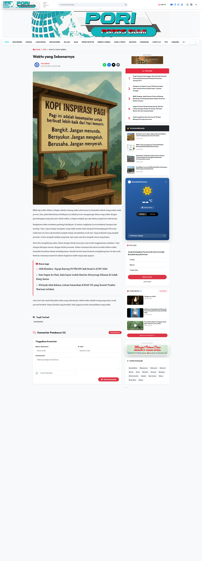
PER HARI (152, 214)
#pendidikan (133, 368)
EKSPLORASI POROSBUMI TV (147, 335)
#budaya (145, 372)
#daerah (162, 368)
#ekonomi (153, 368)
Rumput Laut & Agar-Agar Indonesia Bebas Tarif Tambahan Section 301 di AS (151, 135)
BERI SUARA (147, 277)
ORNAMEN (175, 42)
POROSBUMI (136, 291)
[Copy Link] (118, 65)
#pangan (162, 372)
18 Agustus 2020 (150, 296)
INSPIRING (186, 42)
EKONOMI (132, 42)
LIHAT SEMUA (163, 291)
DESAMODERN (54, 42)
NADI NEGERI (17, 42)
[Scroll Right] (195, 42)
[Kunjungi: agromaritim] (101, 24)
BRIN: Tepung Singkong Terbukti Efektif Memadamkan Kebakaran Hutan (149, 145)
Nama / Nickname (42, 347)
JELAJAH (67, 42)
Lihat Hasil (147, 282)
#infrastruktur (133, 376)
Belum (132, 265)
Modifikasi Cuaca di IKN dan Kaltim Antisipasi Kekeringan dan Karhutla (151, 168)
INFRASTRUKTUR (88, 42)
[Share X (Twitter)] (113, 65)
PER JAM (142, 214)
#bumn (131, 372)
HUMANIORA (144, 42)
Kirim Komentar (109, 379)
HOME (6, 42)
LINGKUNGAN (41, 42)
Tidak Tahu (134, 270)
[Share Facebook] (109, 65)
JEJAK (76, 42)
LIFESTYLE (156, 42)
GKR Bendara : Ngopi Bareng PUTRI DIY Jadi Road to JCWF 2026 (73, 269)
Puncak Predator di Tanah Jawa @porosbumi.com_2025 (155, 322)
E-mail (81, 347)
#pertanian (152, 376)
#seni (138, 372)
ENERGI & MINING (104, 42)
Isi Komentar (40, 356)
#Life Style (132, 380)
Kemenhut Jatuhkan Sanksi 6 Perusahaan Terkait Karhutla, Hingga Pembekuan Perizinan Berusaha (150, 157)
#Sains (141, 380)
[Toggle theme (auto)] (196, 4)
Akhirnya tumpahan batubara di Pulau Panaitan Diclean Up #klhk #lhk (155, 310)
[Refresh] (166, 182)
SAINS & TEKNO (119, 42)
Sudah (132, 260)
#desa (161, 376)
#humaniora (38, 322)
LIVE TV (163, 5)
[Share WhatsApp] (104, 65)
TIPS (166, 42)
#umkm (143, 376)
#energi (153, 372)
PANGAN (29, 42)
